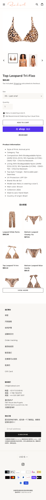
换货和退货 (9, 346)
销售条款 (21, 490)
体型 (6, 315)
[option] (13, 58)
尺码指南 (8, 321)
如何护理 (8, 328)
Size (4, 91)
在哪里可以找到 (11, 359)
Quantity (6, 102)
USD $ (22, 457)
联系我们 (8, 353)
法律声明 (15, 490)
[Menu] (4, 4)
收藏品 (31, 490)
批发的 (7, 365)
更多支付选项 (23, 135)
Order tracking (11, 340)
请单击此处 (13, 443)
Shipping (17, 83)
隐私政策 (26, 490)
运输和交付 (9, 334)
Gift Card (9, 371)
